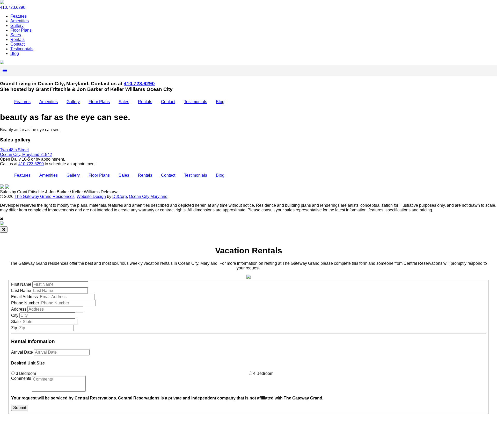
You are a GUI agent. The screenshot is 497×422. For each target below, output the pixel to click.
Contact (17, 44)
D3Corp (119, 196)
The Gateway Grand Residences (44, 196)
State (16, 321)
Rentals (17, 39)
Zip (14, 328)
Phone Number (25, 303)
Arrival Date (22, 352)
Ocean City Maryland (148, 196)
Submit (19, 407)
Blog (14, 53)
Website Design (91, 196)
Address (18, 309)
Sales (15, 35)
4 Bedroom (262, 373)
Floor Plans (21, 30)
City (14, 315)
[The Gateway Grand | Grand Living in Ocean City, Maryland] (2, 63)
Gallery (17, 25)
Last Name (21, 290)
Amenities (19, 21)
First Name (21, 284)
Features (18, 16)
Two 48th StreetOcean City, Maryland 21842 (26, 152)
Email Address (24, 297)
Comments (21, 378)
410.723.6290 (12, 7)
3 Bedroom (25, 373)
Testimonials (21, 49)
